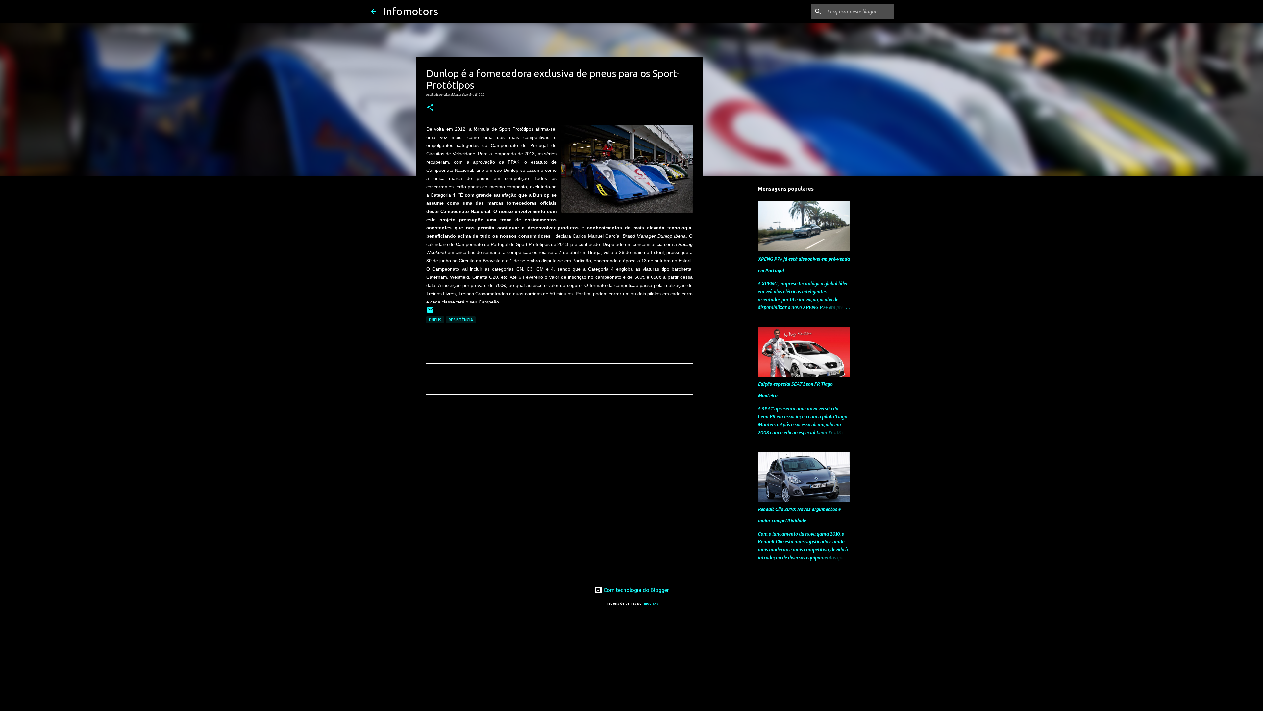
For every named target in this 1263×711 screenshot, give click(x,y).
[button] (430, 107)
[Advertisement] (559, 461)
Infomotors (410, 11)
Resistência (461, 320)
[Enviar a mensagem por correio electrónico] (430, 312)
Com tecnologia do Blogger (635, 590)
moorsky (651, 603)
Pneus (435, 320)
